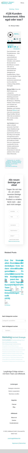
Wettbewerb (4, 355)
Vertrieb (15, 337)
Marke (3, 342)
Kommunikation (6, 340)
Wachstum (9, 353)
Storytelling (14, 342)
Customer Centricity (15, 353)
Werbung (18, 347)
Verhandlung (4, 351)
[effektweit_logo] (9, 2)
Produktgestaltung (12, 361)
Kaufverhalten (14, 163)
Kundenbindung (8, 342)
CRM (6, 359)
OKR (14, 355)
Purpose (16, 355)
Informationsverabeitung (11, 166)
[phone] (12, 377)
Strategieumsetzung (13, 349)
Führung (3, 359)
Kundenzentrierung (17, 344)
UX (8, 359)
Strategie (22, 337)
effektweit (14, 110)
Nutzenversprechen (21, 349)
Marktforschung (10, 355)
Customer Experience (6, 357)
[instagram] (5, 377)
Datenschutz (22, 443)
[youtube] (7, 377)
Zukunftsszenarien (19, 359)
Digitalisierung (4, 353)
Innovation (22, 357)
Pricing (11, 357)
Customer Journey (19, 351)
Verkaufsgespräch (12, 347)
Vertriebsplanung (5, 361)
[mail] (10, 377)
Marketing (11, 9)
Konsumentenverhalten (11, 351)
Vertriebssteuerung (5, 347)
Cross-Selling (21, 353)
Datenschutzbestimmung (14, 241)
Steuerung (8, 349)
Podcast (17, 9)
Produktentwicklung (16, 340)
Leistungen (14, 384)
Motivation (20, 355)
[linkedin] (2, 377)
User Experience (12, 359)
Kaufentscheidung (16, 162)
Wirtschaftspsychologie (7, 344)
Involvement (8, 165)
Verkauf (23, 340)
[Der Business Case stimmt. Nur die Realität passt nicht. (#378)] (11, 256)
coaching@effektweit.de (14, 438)
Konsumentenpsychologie (20, 361)
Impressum (15, 443)
